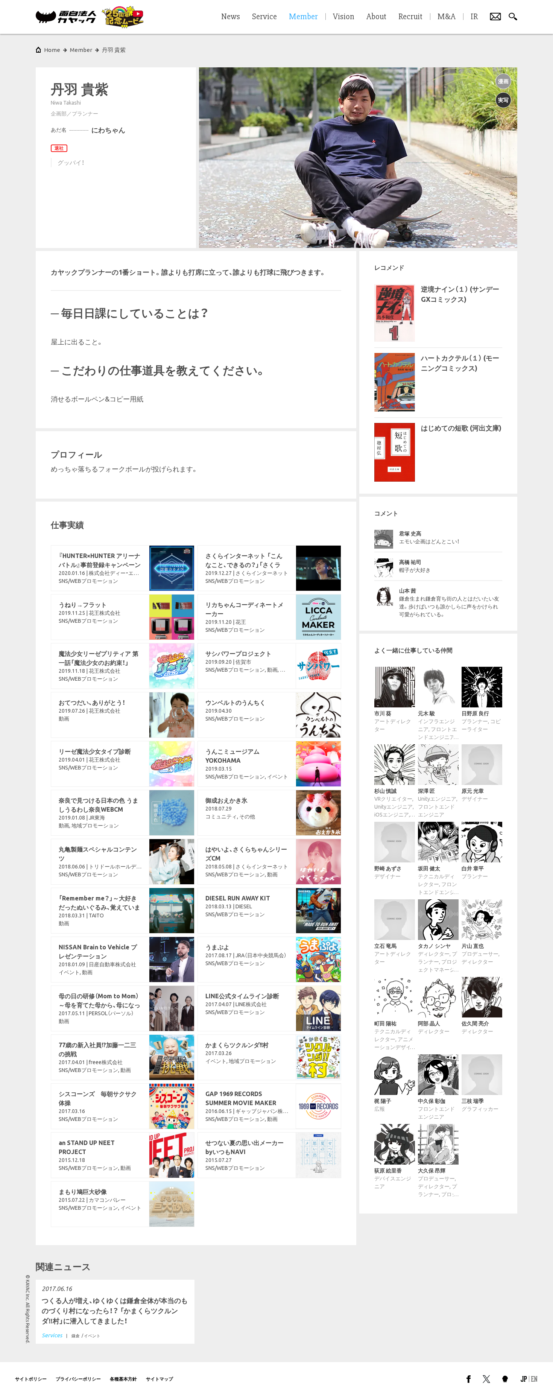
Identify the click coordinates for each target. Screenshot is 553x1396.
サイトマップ (159, 1378)
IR (474, 17)
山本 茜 (407, 591)
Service (264, 17)
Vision (343, 17)
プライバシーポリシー (78, 1378)
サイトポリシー (31, 1378)
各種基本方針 (123, 1378)
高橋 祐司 (410, 562)
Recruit (410, 17)
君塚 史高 (410, 534)
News (230, 17)
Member (81, 50)
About (376, 17)
